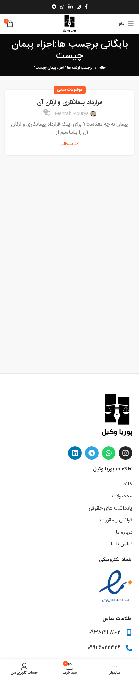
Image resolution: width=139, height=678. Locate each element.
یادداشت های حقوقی (110, 508)
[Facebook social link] (86, 6)
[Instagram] (125, 453)
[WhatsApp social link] (62, 6)
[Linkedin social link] (70, 6)
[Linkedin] (75, 453)
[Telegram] (92, 453)
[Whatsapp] (108, 453)
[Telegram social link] (54, 6)
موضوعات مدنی (69, 89)
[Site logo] (69, 24)
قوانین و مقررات (116, 520)
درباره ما (124, 532)
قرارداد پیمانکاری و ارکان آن (69, 102)
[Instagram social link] (79, 6)
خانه (102, 68)
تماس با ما (121, 544)
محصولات (122, 496)
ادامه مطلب (69, 144)
